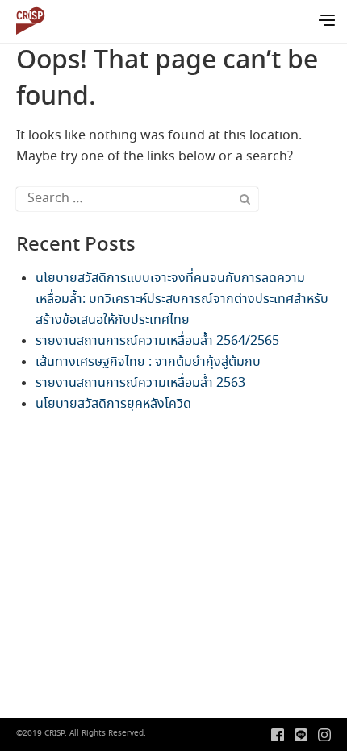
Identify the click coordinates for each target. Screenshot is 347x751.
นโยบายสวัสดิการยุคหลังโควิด (113, 404)
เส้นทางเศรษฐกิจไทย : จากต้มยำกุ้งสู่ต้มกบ (148, 362)
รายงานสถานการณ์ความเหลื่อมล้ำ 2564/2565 (157, 341)
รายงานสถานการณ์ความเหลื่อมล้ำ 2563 (140, 383)
